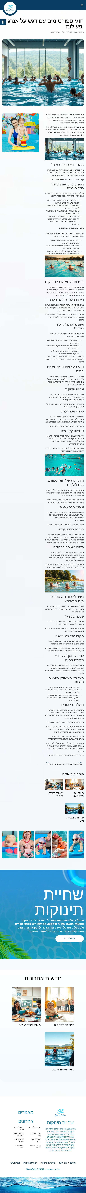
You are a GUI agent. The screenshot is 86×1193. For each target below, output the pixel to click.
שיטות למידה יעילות (30, 1024)
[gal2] (59, 844)
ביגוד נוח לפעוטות (79, 794)
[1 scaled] (43, 844)
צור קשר (63, 1163)
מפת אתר (15, 1163)
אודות (73, 1163)
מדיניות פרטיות (48, 1163)
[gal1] (76, 844)
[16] (9, 844)
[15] (26, 844)
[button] (3, 22)
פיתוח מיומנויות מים (63, 1069)
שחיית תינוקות (79, 32)
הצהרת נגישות (30, 1163)
